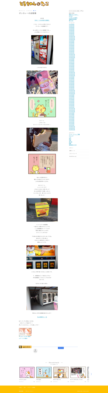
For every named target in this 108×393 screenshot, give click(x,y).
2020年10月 (72, 129)
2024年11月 (72, 56)
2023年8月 (71, 78)
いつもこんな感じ (73, 17)
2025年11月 (72, 38)
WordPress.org (72, 156)
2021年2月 (71, 123)
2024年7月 (71, 62)
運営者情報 (21, 391)
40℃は (70, 16)
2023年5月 (71, 83)
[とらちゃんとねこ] (34, 3)
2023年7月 (71, 80)
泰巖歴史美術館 (72, 19)
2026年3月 (71, 32)
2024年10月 (72, 57)
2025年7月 (71, 44)
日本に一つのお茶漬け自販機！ (42, 20)
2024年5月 (71, 65)
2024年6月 (71, 63)
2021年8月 (71, 114)
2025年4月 (71, 48)
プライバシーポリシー (29, 391)
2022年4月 (71, 102)
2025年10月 (72, 39)
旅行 (70, 138)
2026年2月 (71, 33)
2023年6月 (71, 81)
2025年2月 (71, 51)
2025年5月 (71, 47)
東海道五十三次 (72, 144)
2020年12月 (72, 126)
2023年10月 (72, 75)
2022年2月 (71, 105)
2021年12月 (72, 108)
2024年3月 (71, 68)
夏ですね (71, 20)
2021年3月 (71, 122)
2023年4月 (71, 84)
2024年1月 (71, 71)
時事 (70, 143)
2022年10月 (72, 93)
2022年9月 (71, 95)
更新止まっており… (74, 14)
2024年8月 (71, 60)
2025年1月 (71, 53)
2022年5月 (71, 101)
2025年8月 (71, 42)
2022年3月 (71, 104)
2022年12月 (72, 90)
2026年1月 (71, 35)
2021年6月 (71, 117)
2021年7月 (71, 116)
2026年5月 (71, 29)
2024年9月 (71, 59)
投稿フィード (72, 150)
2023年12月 (72, 72)
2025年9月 (71, 41)
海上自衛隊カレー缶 (42, 317)
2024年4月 (71, 66)
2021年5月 (71, 119)
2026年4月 (71, 30)
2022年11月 (72, 92)
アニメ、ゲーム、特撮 (74, 134)
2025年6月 (71, 45)
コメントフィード (73, 153)
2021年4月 (71, 120)
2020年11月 (72, 128)
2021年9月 (71, 113)
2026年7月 (71, 26)
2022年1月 (71, 107)
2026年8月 (71, 24)
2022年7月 (71, 98)
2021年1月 (71, 125)
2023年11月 (72, 74)
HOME (20, 387)
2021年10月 (72, 111)
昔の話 (70, 141)
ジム (70, 137)
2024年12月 (72, 54)
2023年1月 (71, 89)
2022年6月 (71, 99)
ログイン (71, 147)
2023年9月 (71, 77)
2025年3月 (71, 50)
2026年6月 (71, 27)
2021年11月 (72, 110)
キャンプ (71, 135)
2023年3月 (71, 86)
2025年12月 (72, 36)
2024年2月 (71, 69)
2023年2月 (71, 87)
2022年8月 (71, 96)
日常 (35, 10)
